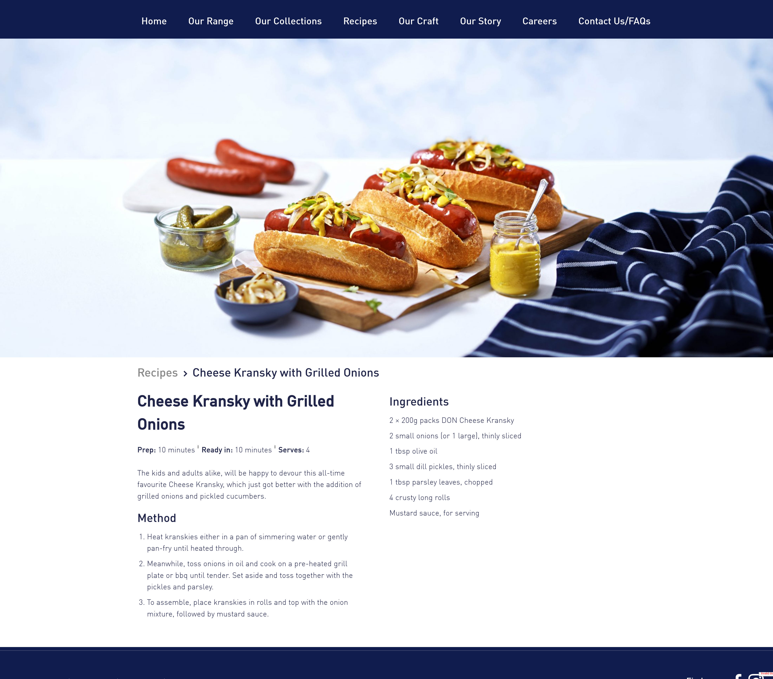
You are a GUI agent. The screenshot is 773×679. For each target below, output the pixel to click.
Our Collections (288, 22)
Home (154, 22)
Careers (539, 22)
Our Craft (419, 22)
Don (99, 38)
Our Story (480, 22)
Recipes (360, 22)
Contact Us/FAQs (614, 22)
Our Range (211, 22)
